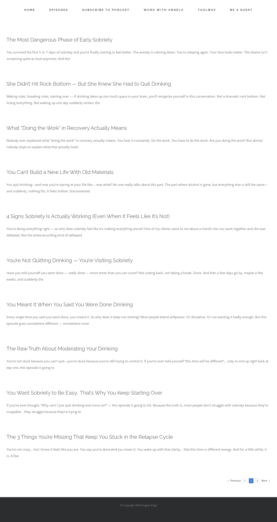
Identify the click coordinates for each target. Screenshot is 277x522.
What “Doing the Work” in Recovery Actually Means (66, 128)
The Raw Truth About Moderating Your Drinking (62, 348)
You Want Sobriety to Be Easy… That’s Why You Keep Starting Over (84, 393)
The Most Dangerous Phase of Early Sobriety (59, 40)
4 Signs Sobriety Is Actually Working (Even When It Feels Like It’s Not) (87, 216)
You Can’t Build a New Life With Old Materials (60, 172)
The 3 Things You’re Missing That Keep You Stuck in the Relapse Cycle (89, 437)
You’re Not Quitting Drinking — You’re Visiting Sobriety (69, 260)
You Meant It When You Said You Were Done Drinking (69, 304)
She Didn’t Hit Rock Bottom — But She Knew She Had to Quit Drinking (88, 84)
